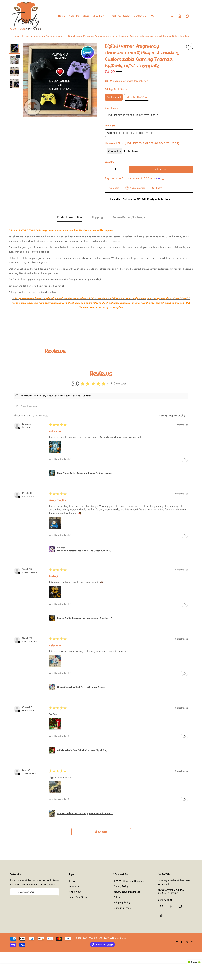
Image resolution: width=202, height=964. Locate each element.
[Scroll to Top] (195, 946)
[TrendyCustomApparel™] (26, 16)
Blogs (86, 16)
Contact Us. (166, 884)
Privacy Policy (120, 886)
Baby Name (111, 108)
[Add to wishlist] (189, 46)
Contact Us (140, 16)
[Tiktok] (161, 916)
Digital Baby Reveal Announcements (44, 36)
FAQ (151, 16)
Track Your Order (120, 16)
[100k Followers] (180, 906)
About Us (74, 16)
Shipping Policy (121, 902)
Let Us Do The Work (136, 97)
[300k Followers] (171, 906)
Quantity (109, 162)
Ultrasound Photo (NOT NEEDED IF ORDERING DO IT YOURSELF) (142, 143)
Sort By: (163, 415)
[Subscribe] (55, 892)
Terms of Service (122, 908)
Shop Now (98, 16)
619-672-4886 (165, 900)
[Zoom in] (90, 49)
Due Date (110, 125)
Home (61, 16)
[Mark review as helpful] (184, 459)
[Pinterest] (161, 906)
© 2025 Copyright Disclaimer (129, 881)
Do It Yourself (114, 97)
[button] (187, 16)
